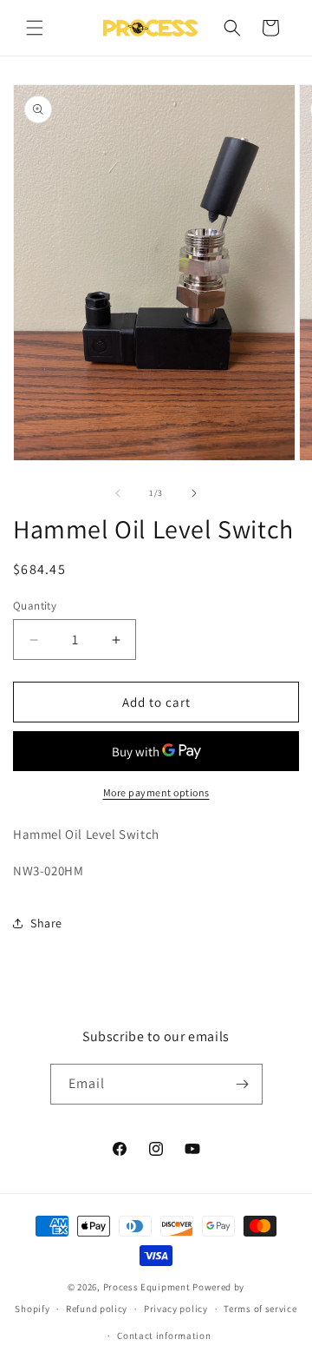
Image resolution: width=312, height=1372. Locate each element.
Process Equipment (147, 1287)
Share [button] (46, 923)
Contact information (164, 1335)
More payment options (156, 792)
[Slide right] (194, 493)
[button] (35, 28)
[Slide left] (118, 493)
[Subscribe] (243, 1084)
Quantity (34, 605)
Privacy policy (176, 1309)
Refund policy (96, 1309)
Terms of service (260, 1309)
